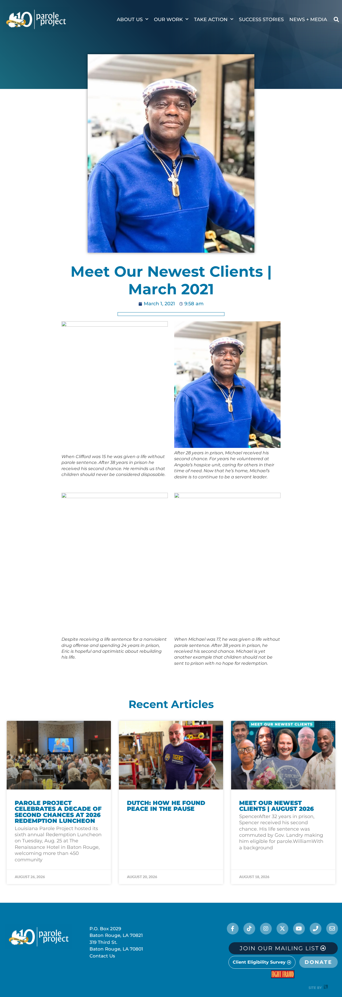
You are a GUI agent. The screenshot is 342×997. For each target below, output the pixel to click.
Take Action (211, 19)
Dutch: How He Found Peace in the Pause (166, 805)
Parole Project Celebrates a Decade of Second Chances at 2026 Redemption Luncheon (58, 811)
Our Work (168, 19)
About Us (130, 19)
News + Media (308, 19)
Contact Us (102, 956)
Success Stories (261, 19)
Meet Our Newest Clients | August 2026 (276, 805)
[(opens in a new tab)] (171, 755)
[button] (336, 19)
